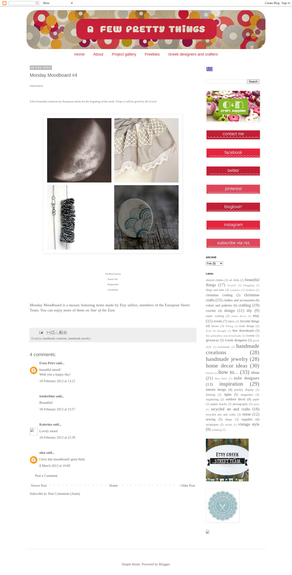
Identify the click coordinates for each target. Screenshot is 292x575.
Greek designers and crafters (193, 54)
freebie (250, 335)
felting (229, 326)
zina (42, 452)
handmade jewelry (79, 338)
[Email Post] (41, 332)
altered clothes (214, 280)
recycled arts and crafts (221, 414)
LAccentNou (113, 290)
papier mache (219, 404)
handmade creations (55, 338)
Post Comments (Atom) (64, 493)
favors (215, 326)
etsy (256, 315)
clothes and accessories (238, 300)
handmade (224, 346)
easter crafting (215, 316)
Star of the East (102, 310)
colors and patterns (219, 305)
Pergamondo (113, 284)
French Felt (113, 279)
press (256, 404)
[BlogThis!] (53, 332)
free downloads (243, 330)
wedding (217, 429)
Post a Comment (46, 476)
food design (246, 326)
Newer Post (39, 485)
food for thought (216, 330)
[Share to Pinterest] (65, 332)
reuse (246, 414)
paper (256, 399)
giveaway (212, 340)
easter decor (239, 316)
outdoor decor (235, 399)
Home (79, 54)
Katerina (45, 424)
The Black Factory (113, 274)
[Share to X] (57, 332)
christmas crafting (219, 295)
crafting (245, 305)
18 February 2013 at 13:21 (57, 381)
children (250, 290)
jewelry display (244, 389)
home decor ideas (226, 366)
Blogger (164, 564)
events (218, 321)
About (98, 54)
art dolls (234, 280)
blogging (248, 285)
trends (228, 424)
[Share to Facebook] (61, 332)
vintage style (248, 424)
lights (228, 394)
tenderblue (47, 396)
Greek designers (236, 340)
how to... (228, 372)
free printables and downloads (223, 335)
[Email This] (49, 332)
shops (228, 419)
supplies (247, 419)
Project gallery (124, 54)
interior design (216, 389)
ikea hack (221, 378)
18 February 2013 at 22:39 (57, 437)
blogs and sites (215, 290)
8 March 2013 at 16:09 (54, 465)
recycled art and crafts (230, 409)
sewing (210, 419)
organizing (212, 399)
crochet (211, 311)
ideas (255, 372)
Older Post (188, 485)
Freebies (152, 54)
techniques (212, 424)
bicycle (232, 285)
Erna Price (47, 363)
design (229, 310)
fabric (231, 321)
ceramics (235, 290)
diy (249, 310)
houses (210, 373)
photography (240, 404)
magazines (247, 394)
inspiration (231, 384)
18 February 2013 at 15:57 (57, 409)
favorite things (249, 321)
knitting (210, 394)
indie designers (246, 378)
